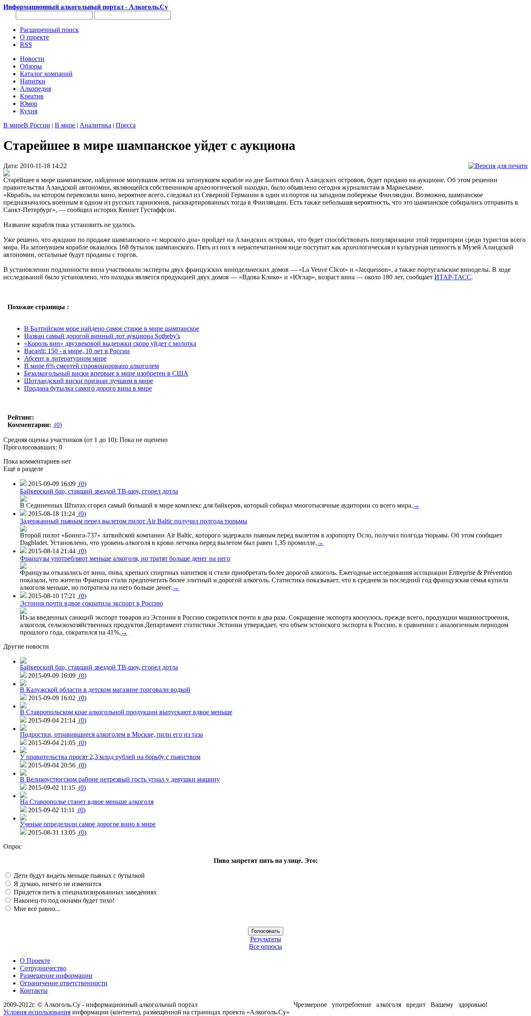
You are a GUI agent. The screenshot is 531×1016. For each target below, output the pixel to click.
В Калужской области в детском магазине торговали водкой (105, 689)
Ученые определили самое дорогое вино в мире (88, 824)
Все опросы (265, 946)
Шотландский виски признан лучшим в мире (88, 380)
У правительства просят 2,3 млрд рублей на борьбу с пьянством (110, 756)
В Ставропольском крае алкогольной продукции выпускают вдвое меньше (126, 712)
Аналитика (95, 125)
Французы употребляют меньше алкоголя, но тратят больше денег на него (125, 558)
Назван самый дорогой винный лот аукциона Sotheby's (102, 335)
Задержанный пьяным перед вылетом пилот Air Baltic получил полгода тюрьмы (133, 521)
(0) (57, 424)
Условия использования (37, 1012)
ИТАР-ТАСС (452, 277)
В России (37, 125)
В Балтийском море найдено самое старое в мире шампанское (111, 328)
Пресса (126, 125)
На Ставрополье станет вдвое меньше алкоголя (86, 801)
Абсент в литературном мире (65, 358)
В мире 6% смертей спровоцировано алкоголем (91, 365)
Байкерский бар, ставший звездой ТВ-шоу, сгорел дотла (99, 491)
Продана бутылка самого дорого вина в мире (88, 388)
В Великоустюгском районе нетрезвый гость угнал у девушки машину (120, 779)
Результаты (265, 939)
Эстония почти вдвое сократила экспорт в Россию (91, 603)
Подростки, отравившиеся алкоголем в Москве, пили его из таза (111, 734)
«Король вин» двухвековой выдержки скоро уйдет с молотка (110, 343)
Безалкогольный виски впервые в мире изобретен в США (106, 373)
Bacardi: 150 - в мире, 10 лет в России (77, 350)
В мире (13, 125)
